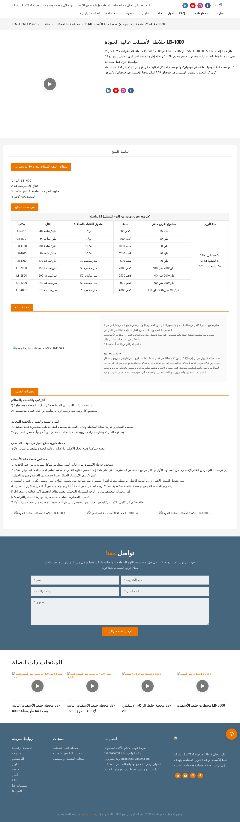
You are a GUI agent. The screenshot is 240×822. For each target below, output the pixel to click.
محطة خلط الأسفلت (67, 24)
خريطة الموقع (90, 814)
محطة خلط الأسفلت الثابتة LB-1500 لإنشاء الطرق (91, 708)
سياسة (75, 814)
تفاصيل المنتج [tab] (120, 152)
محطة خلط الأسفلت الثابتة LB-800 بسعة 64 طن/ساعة (36, 708)
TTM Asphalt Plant (24, 24)
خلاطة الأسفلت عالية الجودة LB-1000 (145, 24)
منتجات (45, 24)
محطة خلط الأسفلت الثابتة (101, 24)
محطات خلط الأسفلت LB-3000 (201, 705)
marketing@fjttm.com (135, 759)
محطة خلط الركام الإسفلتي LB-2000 (146, 708)
